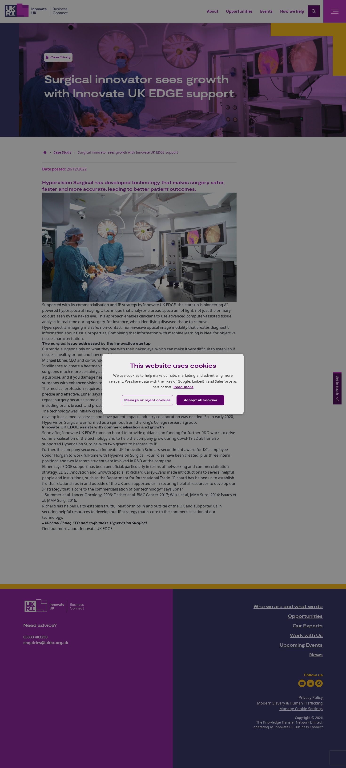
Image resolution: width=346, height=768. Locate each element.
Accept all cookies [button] (200, 400)
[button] (147, 400)
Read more (183, 386)
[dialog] (173, 384)
